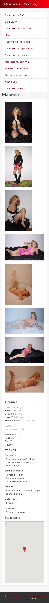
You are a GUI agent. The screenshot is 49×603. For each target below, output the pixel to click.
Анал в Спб (11, 81)
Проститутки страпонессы (19, 48)
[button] (24, 549)
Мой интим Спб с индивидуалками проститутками (23, 4)
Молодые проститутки (17, 61)
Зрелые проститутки (16, 75)
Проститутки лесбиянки (18, 41)
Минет (8, 35)
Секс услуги (11, 21)
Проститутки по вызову (18, 28)
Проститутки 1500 (15, 88)
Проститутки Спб (14, 15)
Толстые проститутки (17, 68)
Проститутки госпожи (17, 55)
